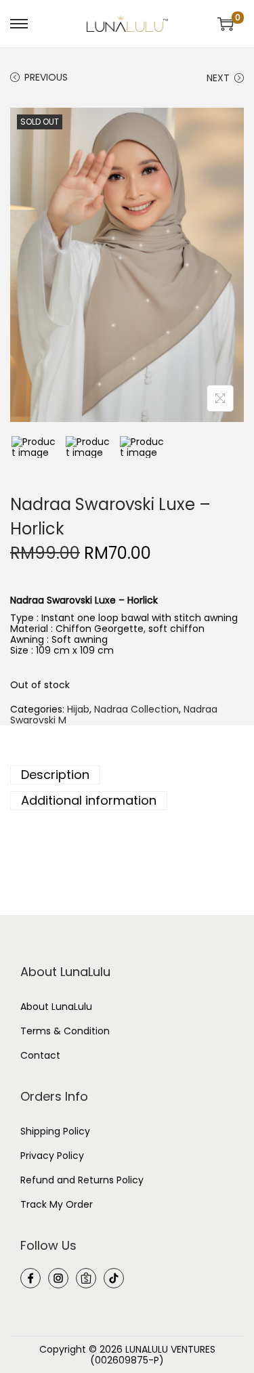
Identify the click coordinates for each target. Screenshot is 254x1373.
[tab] (127, 774)
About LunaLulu (56, 1006)
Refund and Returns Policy (82, 1180)
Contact (40, 1055)
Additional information (88, 800)
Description (55, 774)
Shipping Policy (55, 1131)
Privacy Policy (52, 1155)
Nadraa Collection (136, 709)
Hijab (78, 709)
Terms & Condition (65, 1031)
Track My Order (56, 1204)
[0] (225, 24)
